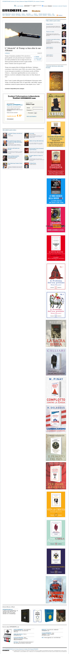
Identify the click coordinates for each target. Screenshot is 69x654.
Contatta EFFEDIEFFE (46, 633)
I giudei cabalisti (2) (49, 47)
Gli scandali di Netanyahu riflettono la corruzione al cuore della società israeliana (15, 141)
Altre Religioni (18, 15)
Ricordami (45, 6)
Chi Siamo (17, 1)
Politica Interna (8, 14)
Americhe (13, 14)
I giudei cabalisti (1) (49, 55)
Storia (3, 15)
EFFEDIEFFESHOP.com (8, 609)
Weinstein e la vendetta (50, 31)
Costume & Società (29, 15)
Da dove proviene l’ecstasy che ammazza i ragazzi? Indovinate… (36, 149)
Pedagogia (36, 15)
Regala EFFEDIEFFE (29, 1)
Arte (53, 14)
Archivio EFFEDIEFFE (18, 629)
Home (3, 14)
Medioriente (18, 14)
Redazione (22, 1)
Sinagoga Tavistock (49, 24)
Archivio (12, 1)
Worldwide (45, 15)
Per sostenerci (37, 1)
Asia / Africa (28, 14)
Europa (23, 14)
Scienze (49, 14)
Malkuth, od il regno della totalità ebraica (36, 140)
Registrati (65, 6)
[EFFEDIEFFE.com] (15, 11)
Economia (24, 15)
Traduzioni (50, 15)
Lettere (53, 15)
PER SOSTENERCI (31, 116)
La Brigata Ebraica (32, 163)
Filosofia (40, 14)
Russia (35, 14)
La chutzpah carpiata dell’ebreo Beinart (53, 39)
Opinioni (40, 15)
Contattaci (42, 1)
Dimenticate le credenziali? (58, 6)
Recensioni (45, 14)
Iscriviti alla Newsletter (18, 637)
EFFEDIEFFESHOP (7, 1)
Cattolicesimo (7, 15)
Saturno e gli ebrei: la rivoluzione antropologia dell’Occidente (13, 156)
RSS (43, 637)
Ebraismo (13, 15)
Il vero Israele (31, 133)
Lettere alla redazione (18, 634)
